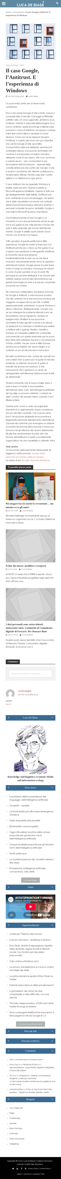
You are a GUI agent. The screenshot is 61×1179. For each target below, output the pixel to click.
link (11, 1059)
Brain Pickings (15, 1128)
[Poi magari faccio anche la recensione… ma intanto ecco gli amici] (30, 486)
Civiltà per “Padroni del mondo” (25, 934)
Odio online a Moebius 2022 (24, 961)
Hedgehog (14, 1144)
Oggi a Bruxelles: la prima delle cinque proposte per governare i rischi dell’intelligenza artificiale (29, 835)
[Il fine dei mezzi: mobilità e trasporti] (30, 545)
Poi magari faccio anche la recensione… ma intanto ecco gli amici (30, 505)
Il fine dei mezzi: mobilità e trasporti (26, 565)
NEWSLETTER (38, 1174)
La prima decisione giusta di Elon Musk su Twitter (31, 978)
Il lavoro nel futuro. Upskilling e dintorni (29, 940)
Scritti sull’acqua (17, 853)
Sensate (12, 1123)
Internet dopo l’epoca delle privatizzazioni (31, 985)
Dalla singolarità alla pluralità (24, 820)
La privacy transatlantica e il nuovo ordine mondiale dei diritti (31, 969)
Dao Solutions (37, 1164)
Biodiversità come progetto (23, 826)
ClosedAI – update (19, 805)
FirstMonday (14, 1118)
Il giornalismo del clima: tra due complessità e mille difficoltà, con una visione (29, 994)
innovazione (18, 12)
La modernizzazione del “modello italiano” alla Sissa (31, 861)
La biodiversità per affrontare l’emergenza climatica (31, 813)
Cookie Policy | (45, 1169)
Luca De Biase (27, 511)
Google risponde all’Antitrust (36, 460)
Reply (9, 704)
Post (22, 65)
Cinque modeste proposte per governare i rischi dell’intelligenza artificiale (31, 846)
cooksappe (24, 690)
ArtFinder (13, 1133)
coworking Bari (16, 1089)
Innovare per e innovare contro (29, 1059)
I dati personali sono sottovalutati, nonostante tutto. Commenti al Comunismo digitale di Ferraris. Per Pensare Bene (29, 628)
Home (8, 12)
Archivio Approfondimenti (30, 1024)
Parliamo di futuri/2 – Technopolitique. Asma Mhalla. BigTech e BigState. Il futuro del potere (31, 1067)
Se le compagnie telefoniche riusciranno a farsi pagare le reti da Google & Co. (31, 1014)
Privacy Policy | (34, 1169)
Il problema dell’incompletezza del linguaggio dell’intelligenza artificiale (28, 798)
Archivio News (30, 880)
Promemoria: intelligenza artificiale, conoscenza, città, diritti (27, 870)
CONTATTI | (28, 1174)
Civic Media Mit (16, 1108)
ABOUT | (20, 1174)
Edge (11, 1113)
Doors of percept (16, 1138)
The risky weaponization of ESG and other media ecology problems (31, 1005)
